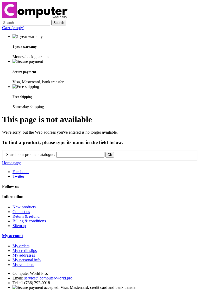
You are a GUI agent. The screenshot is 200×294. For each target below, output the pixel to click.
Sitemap (19, 225)
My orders (20, 246)
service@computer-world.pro (48, 278)
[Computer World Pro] (35, 17)
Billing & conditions (29, 221)
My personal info (26, 260)
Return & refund (26, 216)
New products (24, 207)
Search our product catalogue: (30, 154)
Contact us (21, 211)
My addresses (23, 255)
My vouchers (23, 264)
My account (12, 236)
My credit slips (24, 250)
